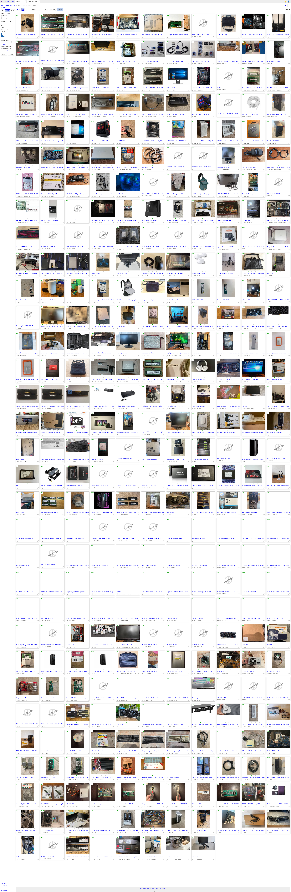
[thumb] (20, 9)
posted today (5, 17)
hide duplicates (6, 18)
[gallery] (23, 9)
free (3, 27)
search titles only (6, 13)
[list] (17, 9)
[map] (25, 9)
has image (4, 15)
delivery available (6, 48)
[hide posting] (38, 37)
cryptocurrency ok (6, 46)
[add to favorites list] (17, 37)
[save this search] (289, 5)
